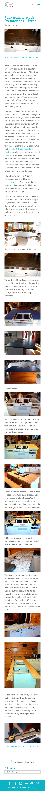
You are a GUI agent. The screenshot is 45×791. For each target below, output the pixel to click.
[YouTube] (31, 783)
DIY (17, 25)
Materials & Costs (12, 58)
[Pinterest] (37, 783)
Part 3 (31, 58)
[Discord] (26, 783)
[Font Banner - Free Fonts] (22, 762)
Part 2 (24, 58)
